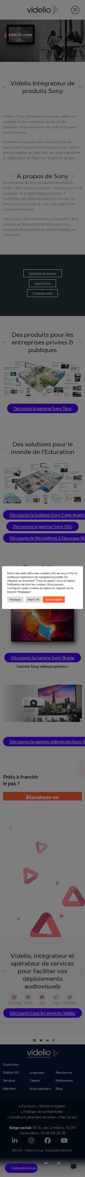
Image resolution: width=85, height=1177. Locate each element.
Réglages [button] (15, 599)
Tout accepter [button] (53, 599)
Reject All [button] (33, 599)
